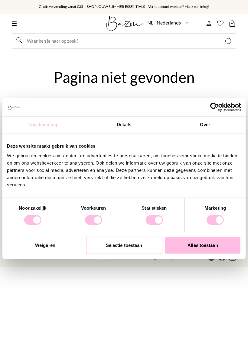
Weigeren (45, 245)
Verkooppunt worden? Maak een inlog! (178, 7)
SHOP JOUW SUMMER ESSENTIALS (116, 7)
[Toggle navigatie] (16, 23)
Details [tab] (124, 124)
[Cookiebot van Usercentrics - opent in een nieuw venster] (214, 107)
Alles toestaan (203, 245)
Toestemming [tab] (42, 124)
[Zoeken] (229, 41)
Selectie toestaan (124, 245)
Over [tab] (205, 124)
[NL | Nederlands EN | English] (168, 22)
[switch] (93, 220)
